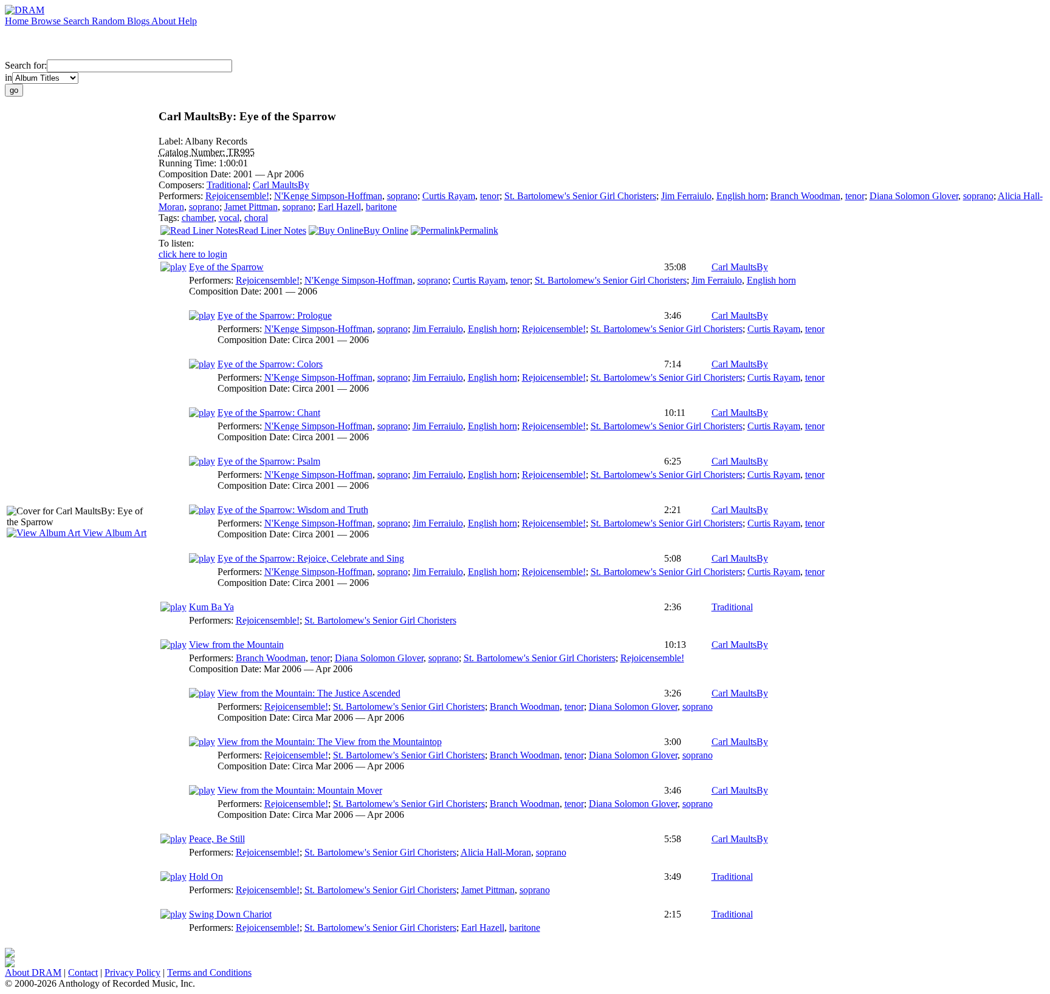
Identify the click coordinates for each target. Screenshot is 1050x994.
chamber (198, 218)
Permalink (478, 230)
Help (187, 21)
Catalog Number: (193, 152)
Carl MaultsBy (281, 185)
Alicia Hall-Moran (496, 852)
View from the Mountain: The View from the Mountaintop (330, 742)
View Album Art (113, 533)
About (164, 21)
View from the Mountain (236, 644)
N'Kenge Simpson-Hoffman (328, 196)
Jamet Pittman (251, 207)
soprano (402, 196)
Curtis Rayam (448, 196)
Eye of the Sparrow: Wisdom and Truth (293, 510)
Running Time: (189, 163)
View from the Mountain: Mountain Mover (300, 790)
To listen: (176, 243)
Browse (47, 21)
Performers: (182, 196)
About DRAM (33, 972)
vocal (229, 218)
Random (109, 21)
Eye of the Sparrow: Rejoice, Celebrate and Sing (311, 558)
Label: (172, 141)
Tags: (170, 218)
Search (77, 21)
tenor (489, 196)
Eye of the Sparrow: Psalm (269, 461)
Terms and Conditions (209, 972)
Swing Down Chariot (230, 914)
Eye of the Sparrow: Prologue (275, 315)
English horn (741, 196)
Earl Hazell (339, 207)
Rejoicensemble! (237, 196)
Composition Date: (196, 174)
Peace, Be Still (217, 839)
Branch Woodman (805, 196)
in (8, 77)
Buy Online (385, 230)
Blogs (139, 21)
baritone (381, 207)
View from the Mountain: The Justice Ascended (309, 693)
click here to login (193, 254)
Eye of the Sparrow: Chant (269, 412)
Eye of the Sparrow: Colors (270, 364)
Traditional (227, 185)
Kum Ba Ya (211, 607)
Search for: (26, 65)
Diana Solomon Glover (914, 196)
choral (256, 218)
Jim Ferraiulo (686, 196)
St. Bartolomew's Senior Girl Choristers (580, 196)
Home (18, 21)
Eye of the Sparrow (226, 267)
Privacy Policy (132, 972)
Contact (83, 972)
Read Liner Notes (272, 230)
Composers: (183, 185)
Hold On (206, 876)
